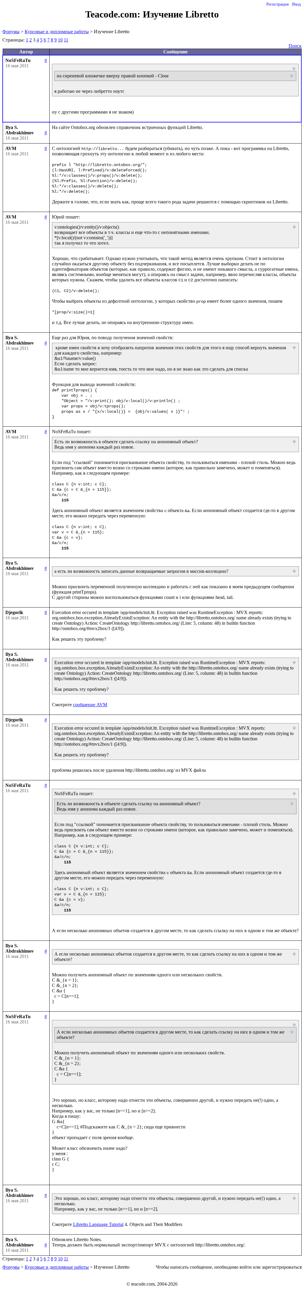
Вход (296, 4)
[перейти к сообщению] (294, 69)
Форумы (11, 31)
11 (66, 39)
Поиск (295, 45)
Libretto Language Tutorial (98, 1224)
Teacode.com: (114, 14)
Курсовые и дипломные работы (57, 31)
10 (60, 39)
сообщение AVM (90, 704)
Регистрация (277, 4)
